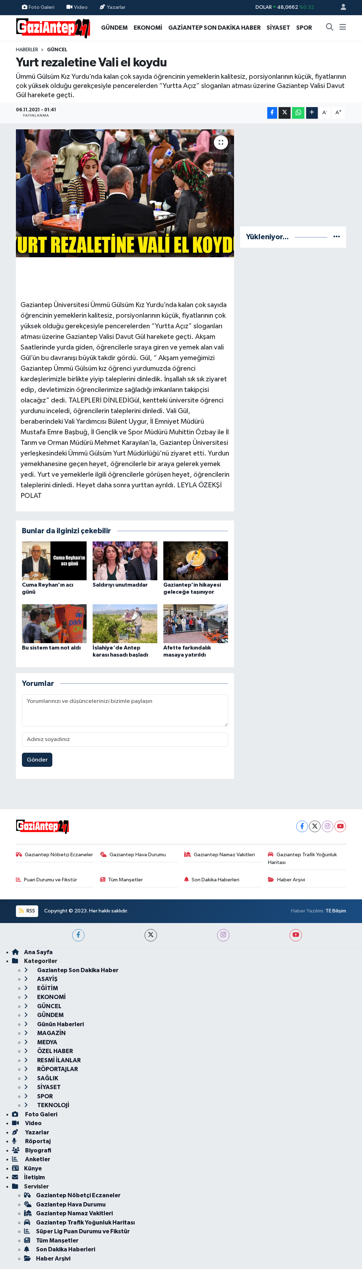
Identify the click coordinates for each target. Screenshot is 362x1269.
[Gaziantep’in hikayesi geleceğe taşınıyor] (195, 561)
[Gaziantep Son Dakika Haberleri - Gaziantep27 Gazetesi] (53, 27)
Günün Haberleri (60, 1024)
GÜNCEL (57, 49)
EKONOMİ (148, 28)
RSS (30, 910)
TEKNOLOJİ (52, 1105)
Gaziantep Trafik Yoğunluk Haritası (302, 858)
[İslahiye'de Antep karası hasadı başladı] (125, 624)
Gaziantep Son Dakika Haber (77, 970)
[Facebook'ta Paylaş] (272, 113)
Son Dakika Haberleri (215, 879)
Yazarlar (116, 7)
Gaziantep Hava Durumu (138, 854)
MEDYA (46, 1042)
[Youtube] (340, 826)
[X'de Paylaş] (285, 113)
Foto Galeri (41, 7)
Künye (33, 1168)
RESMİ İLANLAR (58, 1060)
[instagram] (223, 935)
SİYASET (278, 28)
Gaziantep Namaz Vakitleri (224, 854)
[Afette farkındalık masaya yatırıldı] (195, 624)
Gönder (37, 760)
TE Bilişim (336, 910)
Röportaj (37, 1141)
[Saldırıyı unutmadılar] (125, 561)
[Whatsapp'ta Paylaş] (298, 113)
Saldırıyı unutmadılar (120, 585)
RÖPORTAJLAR (57, 1069)
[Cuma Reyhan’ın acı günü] (54, 561)
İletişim (34, 1177)
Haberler (27, 49)
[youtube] (296, 935)
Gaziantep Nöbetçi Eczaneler (59, 854)
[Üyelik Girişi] (340, 7)
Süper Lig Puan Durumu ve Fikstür (83, 1231)
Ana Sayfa (38, 952)
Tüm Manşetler (125, 879)
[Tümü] (336, 237)
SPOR (304, 28)
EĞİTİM (47, 988)
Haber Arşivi (291, 879)
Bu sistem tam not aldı (51, 648)
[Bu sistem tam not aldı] (54, 624)
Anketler (37, 1159)
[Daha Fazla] (312, 113)
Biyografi (37, 1150)
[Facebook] (302, 826)
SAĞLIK (47, 1078)
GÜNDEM (114, 28)
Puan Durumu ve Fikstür (50, 879)
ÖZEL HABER (54, 1051)
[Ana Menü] (342, 28)
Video (81, 7)
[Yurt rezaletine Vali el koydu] (125, 193)
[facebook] (78, 935)
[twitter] (151, 935)
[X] (315, 826)
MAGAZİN (51, 1033)
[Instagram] (327, 826)
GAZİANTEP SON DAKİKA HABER (214, 28)
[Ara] (330, 28)
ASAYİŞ (47, 979)
